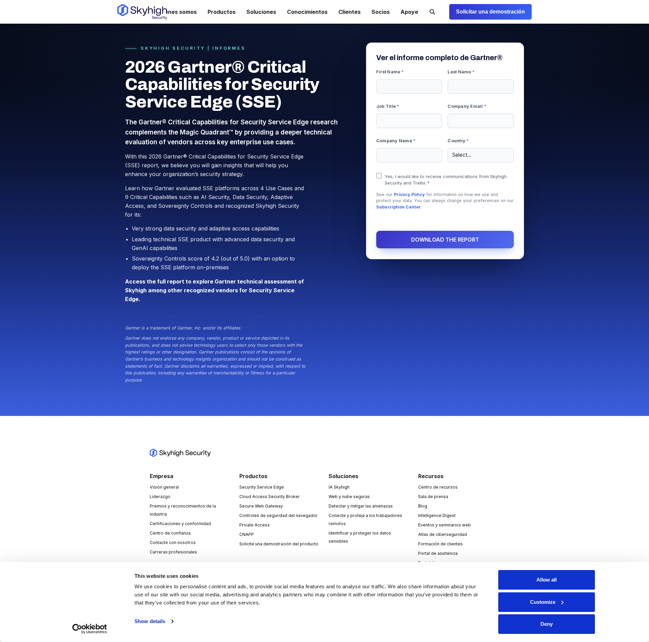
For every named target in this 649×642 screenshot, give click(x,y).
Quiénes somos (176, 11)
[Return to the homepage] (142, 12)
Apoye (409, 11)
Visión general (164, 487)
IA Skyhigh (339, 487)
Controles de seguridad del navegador (278, 515)
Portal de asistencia (438, 553)
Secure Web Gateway (261, 506)
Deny (546, 624)
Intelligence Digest (437, 515)
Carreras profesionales (173, 551)
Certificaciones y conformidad (180, 523)
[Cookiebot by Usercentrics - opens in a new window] (89, 629)
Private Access (254, 524)
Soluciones (261, 11)
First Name (390, 71)
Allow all (546, 580)
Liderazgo (160, 496)
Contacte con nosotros (173, 542)
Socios (380, 11)
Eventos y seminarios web (444, 524)
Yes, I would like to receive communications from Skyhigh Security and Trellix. (446, 180)
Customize (542, 602)
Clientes (349, 11)
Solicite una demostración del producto (278, 543)
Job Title (388, 106)
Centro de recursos (438, 487)
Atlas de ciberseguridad (442, 534)
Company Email (467, 106)
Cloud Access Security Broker (269, 496)
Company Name (395, 140)
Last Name (461, 71)
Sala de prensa (433, 496)
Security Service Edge (261, 487)
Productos (222, 11)
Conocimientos (307, 11)
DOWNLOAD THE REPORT (445, 239)
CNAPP (246, 534)
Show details (150, 621)
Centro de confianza (170, 533)
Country (458, 140)
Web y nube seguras (349, 496)
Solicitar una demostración (490, 12)
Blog (422, 506)
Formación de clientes (440, 543)
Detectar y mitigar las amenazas (361, 506)
